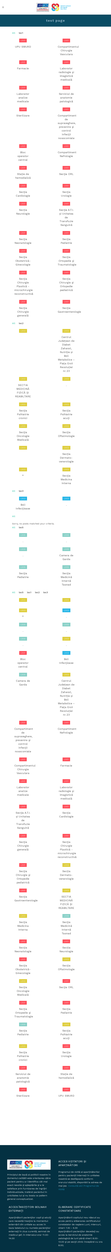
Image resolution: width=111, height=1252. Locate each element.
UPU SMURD (23, 46)
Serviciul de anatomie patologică (66, 97)
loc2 (21, 323)
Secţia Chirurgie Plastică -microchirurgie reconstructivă (23, 286)
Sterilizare (22, 115)
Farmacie (23, 68)
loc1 (21, 33)
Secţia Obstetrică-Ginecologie (23, 260)
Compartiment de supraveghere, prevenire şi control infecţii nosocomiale (67, 127)
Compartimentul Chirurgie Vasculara (69, 50)
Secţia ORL (66, 173)
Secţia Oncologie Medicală (23, 436)
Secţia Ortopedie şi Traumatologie (67, 260)
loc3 (21, 491)
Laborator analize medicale (23, 97)
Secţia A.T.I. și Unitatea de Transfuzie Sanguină (66, 217)
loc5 (21, 527)
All (13, 33)
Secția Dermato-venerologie (66, 457)
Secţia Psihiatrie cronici (23, 414)
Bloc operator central (22, 156)
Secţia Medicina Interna (66, 479)
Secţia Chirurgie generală (23, 311)
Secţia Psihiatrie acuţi (66, 414)
